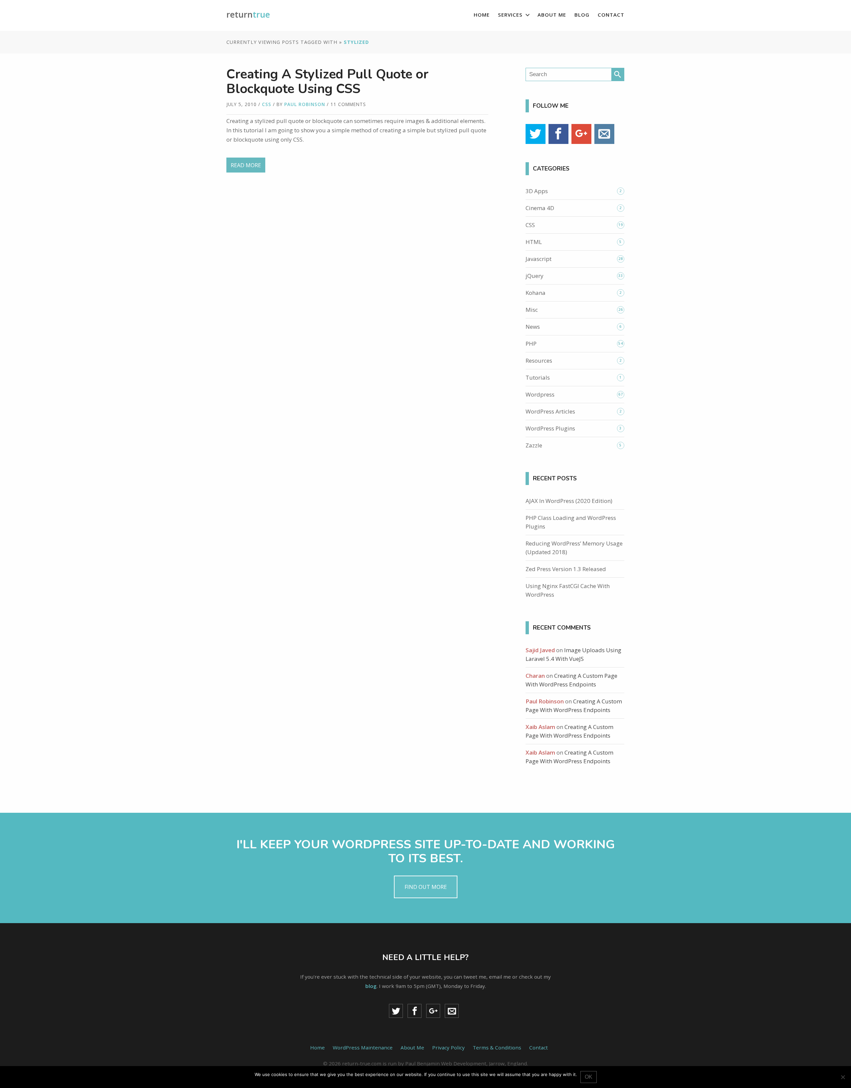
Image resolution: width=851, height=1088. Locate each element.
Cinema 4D (540, 208)
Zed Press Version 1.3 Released (566, 569)
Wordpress (540, 394)
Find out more (426, 887)
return (248, 14)
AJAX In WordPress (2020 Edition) (569, 501)
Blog (581, 14)
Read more (246, 165)
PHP (531, 343)
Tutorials (538, 377)
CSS (266, 104)
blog (371, 986)
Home (482, 14)
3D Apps (537, 191)
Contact (611, 14)
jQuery (535, 276)
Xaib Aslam (540, 727)
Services (510, 14)
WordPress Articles (550, 411)
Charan (535, 675)
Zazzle (534, 445)
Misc (532, 309)
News (533, 326)
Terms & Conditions (497, 1047)
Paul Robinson (304, 104)
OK (588, 1077)
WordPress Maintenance (363, 1047)
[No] (842, 1077)
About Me (552, 14)
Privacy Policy (448, 1047)
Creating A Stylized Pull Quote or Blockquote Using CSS (327, 81)
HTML (534, 242)
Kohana (536, 293)
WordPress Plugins (550, 428)
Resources (539, 360)
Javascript (538, 259)
